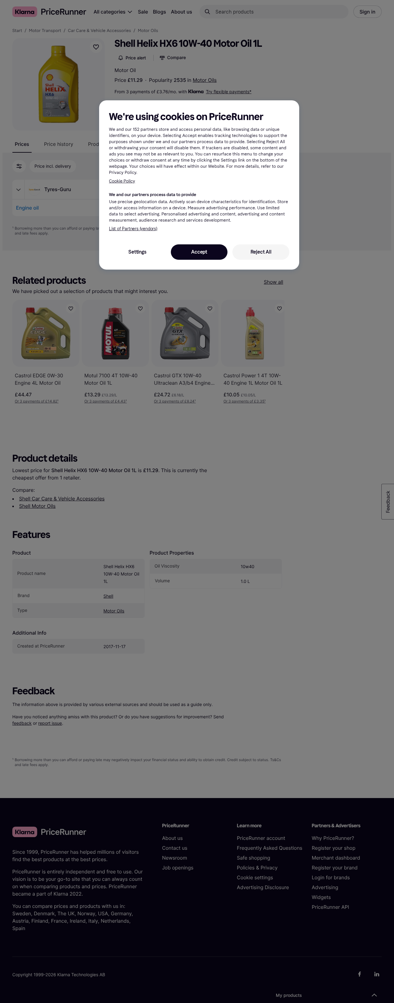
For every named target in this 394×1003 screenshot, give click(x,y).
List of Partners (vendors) (133, 228)
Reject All (261, 252)
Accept (199, 252)
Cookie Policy (122, 181)
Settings (137, 252)
